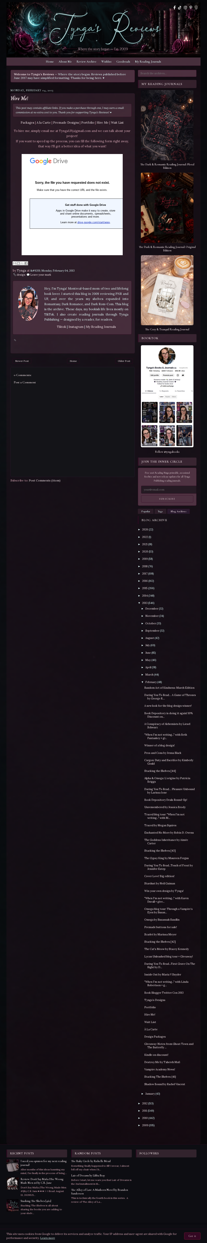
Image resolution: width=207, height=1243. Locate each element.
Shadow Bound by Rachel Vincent (164, 1084)
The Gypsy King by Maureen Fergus (166, 858)
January (150, 1093)
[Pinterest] (190, 7)
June (148, 652)
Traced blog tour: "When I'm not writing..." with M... (164, 816)
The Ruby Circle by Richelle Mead (91, 1161)
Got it (192, 1236)
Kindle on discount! (156, 1055)
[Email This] (15, 263)
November (152, 616)
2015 (145, 588)
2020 (145, 551)
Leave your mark (40, 274)
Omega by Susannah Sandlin (162, 919)
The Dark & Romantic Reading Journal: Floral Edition (167, 166)
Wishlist (106, 61)
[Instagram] (185, 7)
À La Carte (150, 1029)
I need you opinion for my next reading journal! (44, 1163)
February (151, 682)
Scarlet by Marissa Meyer (160, 934)
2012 (145, 1103)
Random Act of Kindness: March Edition (169, 687)
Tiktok (62, 327)
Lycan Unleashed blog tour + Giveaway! (168, 956)
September (152, 630)
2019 (145, 559)
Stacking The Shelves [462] (36, 1201)
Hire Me (103, 122)
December (151, 608)
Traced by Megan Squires (160, 825)
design (21, 274)
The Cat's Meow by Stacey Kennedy (166, 949)
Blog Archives (179, 511)
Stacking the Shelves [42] (160, 941)
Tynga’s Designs (154, 1000)
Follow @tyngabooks (167, 452)
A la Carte (44, 122)
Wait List (117, 122)
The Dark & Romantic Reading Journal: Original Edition (167, 248)
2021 (145, 544)
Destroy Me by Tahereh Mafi (162, 1062)
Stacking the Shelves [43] (160, 850)
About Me (65, 61)
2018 (145, 566)
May (148, 660)
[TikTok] (179, 7)
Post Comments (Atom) (44, 480)
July (147, 645)
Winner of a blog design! (159, 745)
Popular (145, 511)
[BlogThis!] (18, 263)
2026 (145, 529)
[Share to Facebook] (26, 263)
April (148, 667)
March (149, 674)
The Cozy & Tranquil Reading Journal (167, 329)
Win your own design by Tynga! (164, 891)
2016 (145, 581)
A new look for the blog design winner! (168, 706)
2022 (145, 537)
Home (50, 61)
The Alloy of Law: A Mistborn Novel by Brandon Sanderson (99, 1191)
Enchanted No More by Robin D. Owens (169, 832)
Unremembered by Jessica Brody (165, 807)
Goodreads (123, 61)
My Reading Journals (148, 61)
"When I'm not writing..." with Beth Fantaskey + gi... (165, 736)
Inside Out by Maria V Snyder (162, 974)
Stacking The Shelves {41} (160, 1076)
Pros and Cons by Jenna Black (162, 753)
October (150, 623)
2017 (145, 573)
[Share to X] (22, 263)
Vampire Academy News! (159, 1069)
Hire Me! (19, 99)
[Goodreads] (196, 7)
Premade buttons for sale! (160, 927)
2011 (144, 1110)
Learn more (47, 1238)
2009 (145, 1125)
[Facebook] (174, 7)
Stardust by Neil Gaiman (159, 883)
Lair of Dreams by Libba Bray (88, 1175)
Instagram (76, 327)
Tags (160, 511)
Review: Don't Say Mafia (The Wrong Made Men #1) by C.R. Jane (42, 1181)
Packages (27, 122)
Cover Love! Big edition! (159, 876)
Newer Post (22, 360)
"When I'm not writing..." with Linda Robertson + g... (166, 983)
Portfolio (87, 122)
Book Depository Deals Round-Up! (165, 800)
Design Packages (155, 1036)
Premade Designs (66, 122)
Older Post (124, 360)
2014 (145, 595)
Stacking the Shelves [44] (160, 771)
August (149, 638)
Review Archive (86, 61)
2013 (145, 603)
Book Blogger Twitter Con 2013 (164, 992)
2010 (145, 1118)
